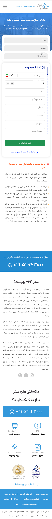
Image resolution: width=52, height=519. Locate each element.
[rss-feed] (20, 375)
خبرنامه (7, 499)
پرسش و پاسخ (10, 494)
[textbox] (26, 40)
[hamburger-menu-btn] (5, 6)
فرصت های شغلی (29, 504)
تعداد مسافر (38, 81)
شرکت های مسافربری (30, 499)
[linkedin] (26, 375)
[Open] (7, 115)
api (17, 504)
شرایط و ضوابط (26, 494)
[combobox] (12, 75)
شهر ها (45, 499)
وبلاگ (15, 499)
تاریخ (42, 54)
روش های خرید (42, 494)
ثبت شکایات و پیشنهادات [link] (26, 485)
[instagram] (32, 375)
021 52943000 (29, 265)
